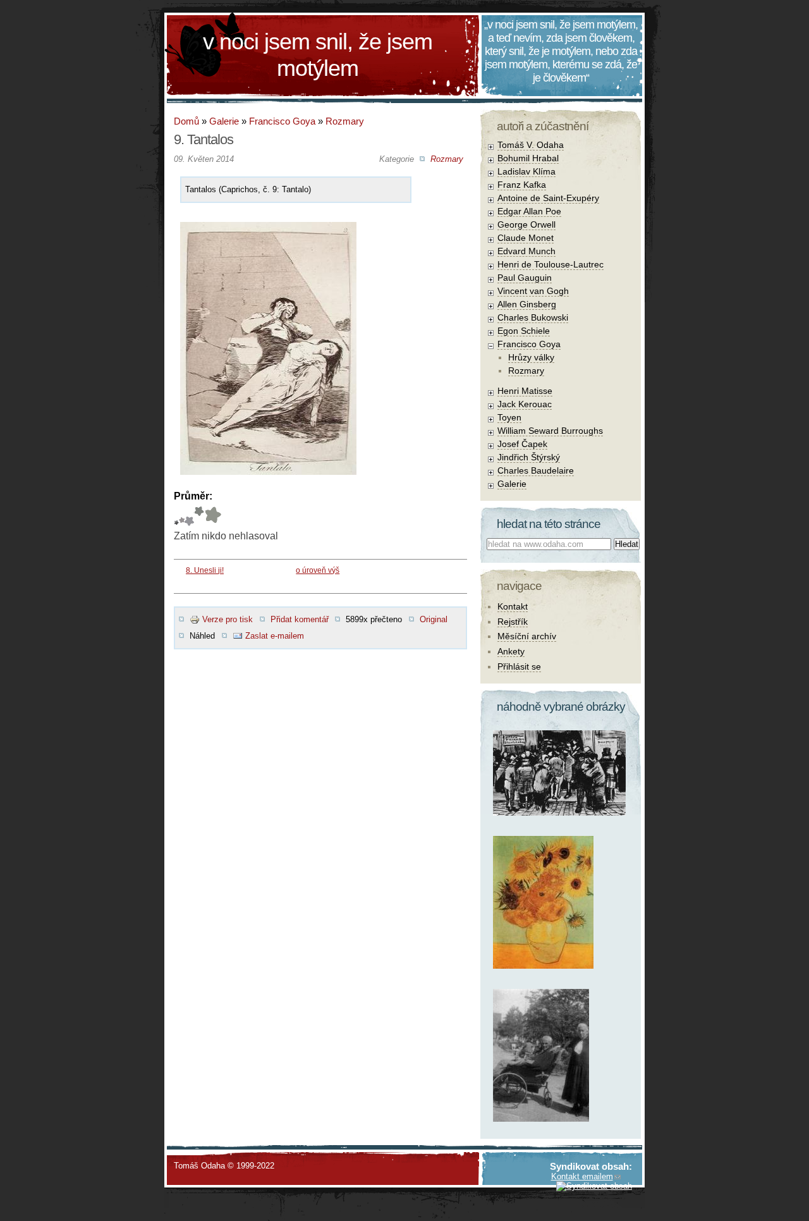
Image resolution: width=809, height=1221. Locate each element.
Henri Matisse (524, 391)
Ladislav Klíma (526, 171)
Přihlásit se (519, 666)
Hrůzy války (531, 357)
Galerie (224, 121)
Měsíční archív (526, 636)
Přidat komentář (300, 619)
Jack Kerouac (524, 404)
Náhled (202, 636)
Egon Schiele (523, 331)
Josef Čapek (522, 444)
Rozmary (344, 121)
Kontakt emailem (582, 1176)
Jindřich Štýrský (528, 457)
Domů (186, 121)
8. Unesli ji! (205, 570)
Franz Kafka (521, 185)
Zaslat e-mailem (274, 636)
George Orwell (526, 224)
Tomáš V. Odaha (530, 145)
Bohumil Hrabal (528, 158)
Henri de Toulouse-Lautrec (550, 264)
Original (433, 619)
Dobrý (189, 516)
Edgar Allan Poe (529, 211)
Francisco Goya (282, 121)
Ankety (511, 651)
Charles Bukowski (532, 317)
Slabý (176, 516)
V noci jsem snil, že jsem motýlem (317, 54)
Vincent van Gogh (533, 291)
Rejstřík (512, 622)
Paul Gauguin (524, 278)
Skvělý (199, 516)
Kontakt (512, 606)
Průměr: (193, 496)
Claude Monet (525, 238)
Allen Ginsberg (526, 304)
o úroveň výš (317, 570)
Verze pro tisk (227, 619)
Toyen (509, 417)
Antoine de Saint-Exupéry (548, 198)
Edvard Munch (526, 251)
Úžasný (212, 516)
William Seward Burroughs (550, 431)
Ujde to (182, 516)
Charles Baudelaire (535, 470)
